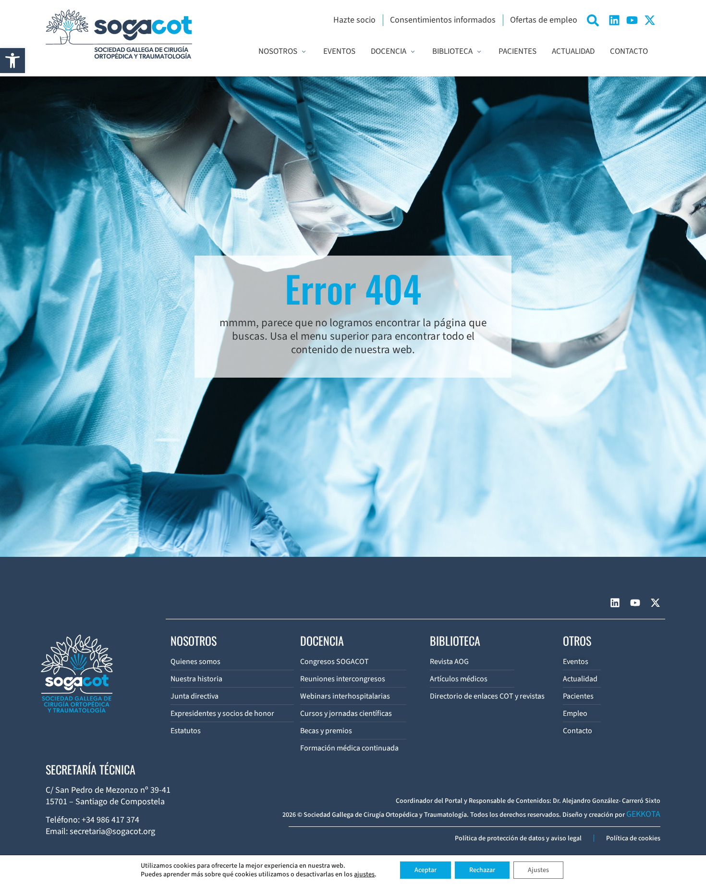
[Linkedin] (614, 20)
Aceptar (425, 870)
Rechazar (482, 870)
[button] (12, 60)
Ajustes (538, 870)
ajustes (364, 874)
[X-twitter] (650, 20)
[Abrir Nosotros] (304, 52)
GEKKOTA (643, 814)
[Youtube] (632, 20)
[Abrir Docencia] (413, 52)
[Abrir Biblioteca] (479, 52)
